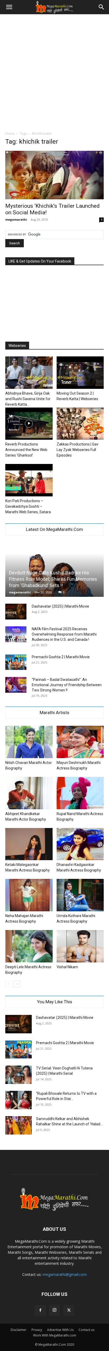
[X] (68, 1310)
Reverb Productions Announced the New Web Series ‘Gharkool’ (26, 449)
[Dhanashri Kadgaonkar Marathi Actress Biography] (80, 844)
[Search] (101, 7)
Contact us (86, 1330)
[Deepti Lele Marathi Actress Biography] (29, 946)
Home (10, 133)
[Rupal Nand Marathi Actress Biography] (80, 793)
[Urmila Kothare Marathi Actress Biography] (80, 895)
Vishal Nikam (67, 967)
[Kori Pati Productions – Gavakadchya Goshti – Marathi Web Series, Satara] (29, 480)
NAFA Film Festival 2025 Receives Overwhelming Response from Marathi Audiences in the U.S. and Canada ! (64, 634)
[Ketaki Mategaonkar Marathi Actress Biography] (29, 844)
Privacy (36, 1330)
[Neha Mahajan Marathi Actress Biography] (29, 895)
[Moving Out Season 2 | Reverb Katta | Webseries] (80, 372)
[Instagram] (54, 1310)
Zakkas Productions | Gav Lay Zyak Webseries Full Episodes (77, 449)
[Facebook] (40, 1310)
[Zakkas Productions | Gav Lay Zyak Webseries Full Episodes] (80, 424)
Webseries (17, 345)
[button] (9, 7)
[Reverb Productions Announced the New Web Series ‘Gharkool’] (29, 424)
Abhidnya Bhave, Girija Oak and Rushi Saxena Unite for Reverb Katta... (28, 398)
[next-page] (17, 984)
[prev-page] (8, 984)
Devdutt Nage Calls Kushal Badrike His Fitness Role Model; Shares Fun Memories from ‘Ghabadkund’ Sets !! (53, 579)
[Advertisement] (54, 71)
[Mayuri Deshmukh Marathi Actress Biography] (80, 742)
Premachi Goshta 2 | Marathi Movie (61, 657)
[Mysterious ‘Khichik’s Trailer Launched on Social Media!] (54, 175)
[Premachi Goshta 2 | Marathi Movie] (15, 662)
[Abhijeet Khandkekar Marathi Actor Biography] (29, 793)
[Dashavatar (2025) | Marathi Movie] (15, 611)
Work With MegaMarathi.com (54, 1335)
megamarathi (16, 219)
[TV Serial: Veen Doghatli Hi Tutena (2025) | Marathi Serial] (18, 1075)
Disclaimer (18, 1330)
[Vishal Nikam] (80, 946)
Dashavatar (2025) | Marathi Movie (60, 606)
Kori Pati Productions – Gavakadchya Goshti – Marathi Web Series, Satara (28, 506)
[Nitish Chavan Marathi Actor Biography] (29, 742)
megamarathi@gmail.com (65, 1274)
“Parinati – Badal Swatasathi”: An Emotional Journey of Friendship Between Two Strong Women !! (67, 684)
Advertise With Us (60, 1330)
